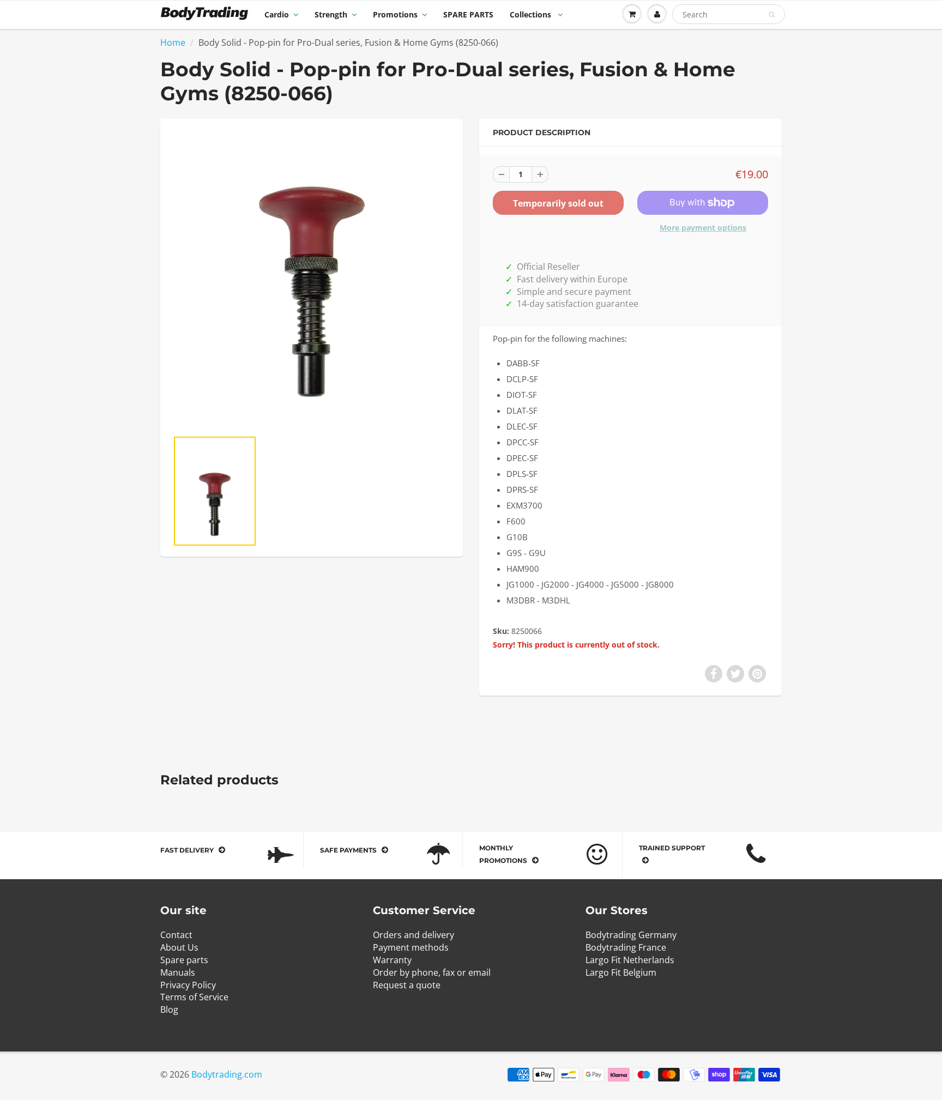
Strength (331, 14)
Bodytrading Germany (631, 935)
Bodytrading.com (226, 1074)
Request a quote (406, 985)
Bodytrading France (625, 947)
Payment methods (411, 947)
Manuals (177, 972)
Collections (531, 14)
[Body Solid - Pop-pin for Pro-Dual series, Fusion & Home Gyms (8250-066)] (311, 280)
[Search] (771, 14)
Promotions (395, 14)
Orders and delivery (413, 935)
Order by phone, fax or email (432, 972)
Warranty (392, 960)
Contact (176, 935)
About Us (179, 947)
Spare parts (184, 960)
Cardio (276, 14)
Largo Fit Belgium (620, 972)
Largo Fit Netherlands (629, 960)
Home (172, 43)
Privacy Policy (188, 985)
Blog (169, 1010)
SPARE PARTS (468, 14)
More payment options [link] (703, 227)
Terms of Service (194, 997)
